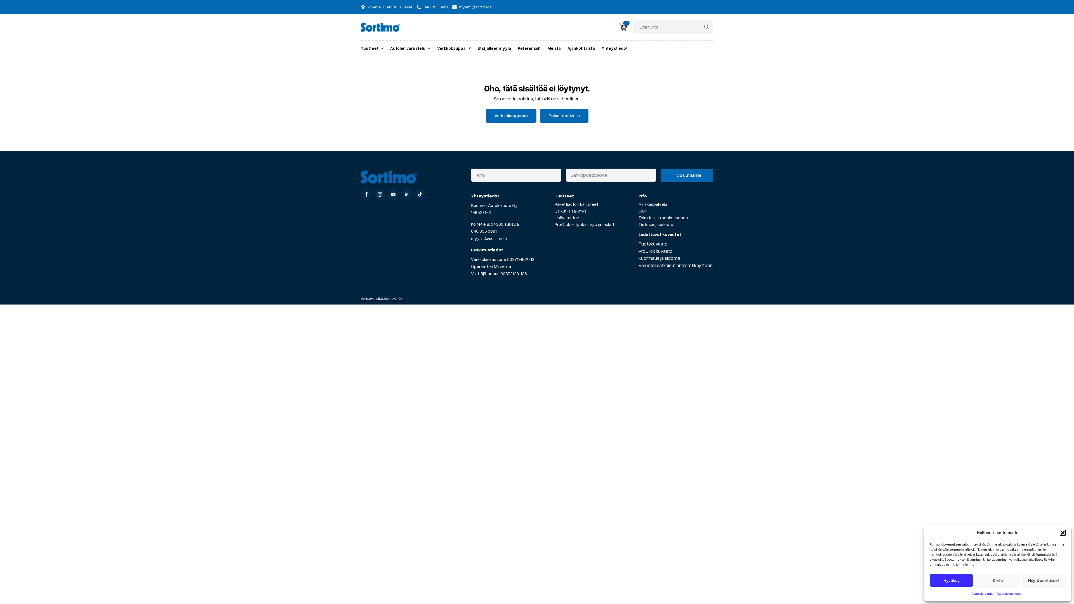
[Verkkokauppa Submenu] (468, 48)
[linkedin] (406, 194)
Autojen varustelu (407, 48)
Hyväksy (951, 580)
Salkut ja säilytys (571, 211)
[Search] (706, 27)
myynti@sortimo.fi (489, 238)
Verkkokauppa (451, 48)
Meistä (554, 48)
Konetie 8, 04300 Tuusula (495, 224)
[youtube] (393, 194)
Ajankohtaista (581, 48)
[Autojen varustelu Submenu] (427, 48)
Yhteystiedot (615, 48)
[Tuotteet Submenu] (380, 48)
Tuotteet (369, 48)
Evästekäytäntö (982, 593)
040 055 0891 (484, 231)
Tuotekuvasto (653, 244)
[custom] (420, 194)
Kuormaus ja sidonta (659, 258)
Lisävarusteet (568, 217)
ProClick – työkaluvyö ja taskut (584, 224)
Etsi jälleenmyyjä (494, 48)
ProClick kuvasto (656, 251)
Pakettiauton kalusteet (576, 204)
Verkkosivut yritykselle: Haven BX (381, 298)
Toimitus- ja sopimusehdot (664, 217)
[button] (1063, 532)
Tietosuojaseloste (1008, 593)
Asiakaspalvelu (653, 204)
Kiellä (998, 580)
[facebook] (366, 194)
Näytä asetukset (1043, 580)
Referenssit (529, 48)
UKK (642, 211)
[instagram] (379, 194)
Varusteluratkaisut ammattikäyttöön (676, 265)
